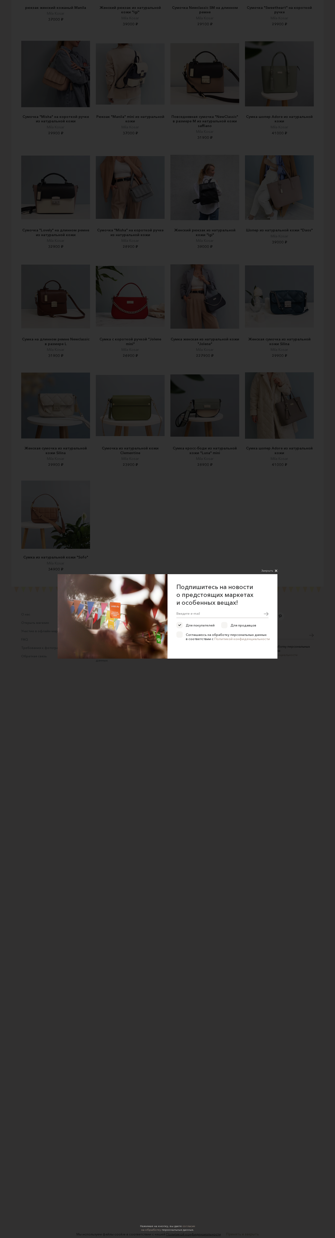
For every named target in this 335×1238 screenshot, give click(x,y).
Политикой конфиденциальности (242, 639)
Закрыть (267, 570)
